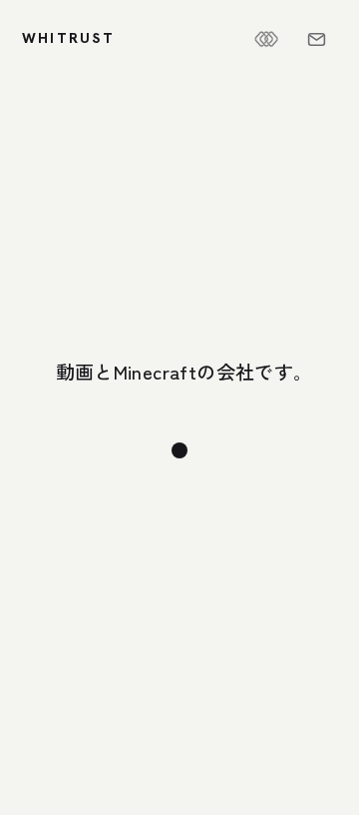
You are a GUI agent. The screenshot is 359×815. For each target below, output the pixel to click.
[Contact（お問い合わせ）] (316, 39)
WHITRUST (68, 38)
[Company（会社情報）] (266, 39)
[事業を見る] (179, 450)
